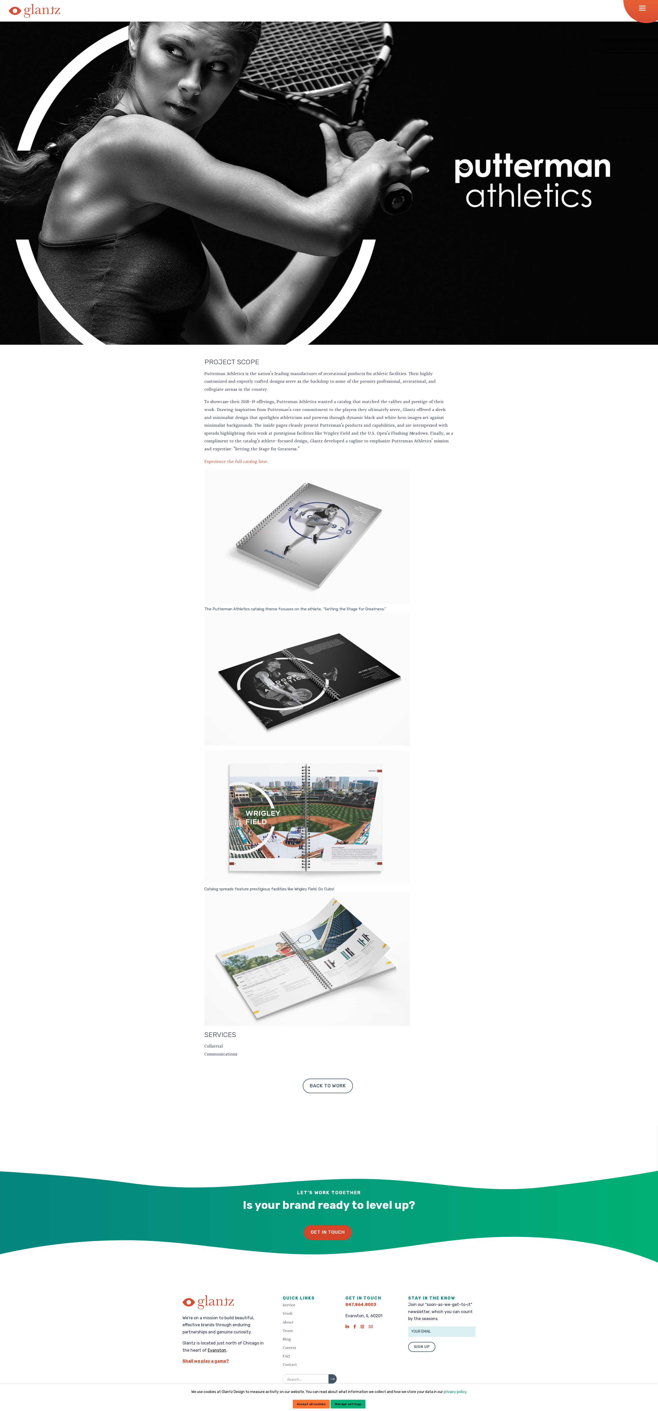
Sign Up (422, 1347)
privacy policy (455, 1392)
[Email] (371, 1327)
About (288, 1322)
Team (288, 1331)
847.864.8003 (360, 1304)
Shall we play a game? (205, 1361)
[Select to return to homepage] (34, 11)
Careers (289, 1347)
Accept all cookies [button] (311, 1404)
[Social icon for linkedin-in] (347, 1327)
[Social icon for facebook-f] (355, 1327)
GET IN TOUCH (328, 1232)
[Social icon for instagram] (362, 1327)
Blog (287, 1339)
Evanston (217, 1350)
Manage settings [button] (348, 1404)
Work (288, 1313)
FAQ (286, 1356)
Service (289, 1305)
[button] (643, 8)
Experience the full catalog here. (236, 461)
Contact (290, 1364)
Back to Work (328, 1086)
